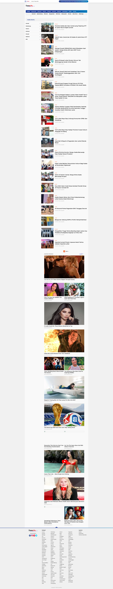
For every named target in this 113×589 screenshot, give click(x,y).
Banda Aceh (53, 565)
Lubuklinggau (70, 539)
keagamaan (53, 558)
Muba (70, 13)
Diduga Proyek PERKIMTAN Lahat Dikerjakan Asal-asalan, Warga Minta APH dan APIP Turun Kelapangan (70, 50)
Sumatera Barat (62, 578)
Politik (70, 11)
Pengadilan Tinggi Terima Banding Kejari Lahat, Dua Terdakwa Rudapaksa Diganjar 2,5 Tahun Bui (71, 231)
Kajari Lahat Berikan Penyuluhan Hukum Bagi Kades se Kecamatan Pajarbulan (71, 164)
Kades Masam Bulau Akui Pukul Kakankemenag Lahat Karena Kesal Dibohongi (70, 198)
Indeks (28, 11)
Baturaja (69, 542)
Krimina (52, 571)
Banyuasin (64, 13)
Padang (52, 561)
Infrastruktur (53, 546)
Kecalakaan (62, 559)
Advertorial (33, 11)
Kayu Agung (70, 570)
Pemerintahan (44, 545)
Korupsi (49, 11)
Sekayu (52, 548)
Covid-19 (52, 542)
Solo (42, 578)
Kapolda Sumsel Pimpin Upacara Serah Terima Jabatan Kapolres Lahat (69, 243)
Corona (69, 546)
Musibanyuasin (44, 574)
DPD (69, 562)
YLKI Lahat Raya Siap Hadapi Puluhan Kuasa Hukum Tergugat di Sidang (71, 130)
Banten (61, 565)
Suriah (69, 578)
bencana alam (53, 580)
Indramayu (44, 570)
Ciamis (61, 558)
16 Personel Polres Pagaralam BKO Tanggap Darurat (71, 208)
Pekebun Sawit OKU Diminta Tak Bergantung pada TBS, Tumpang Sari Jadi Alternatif (74, 1)
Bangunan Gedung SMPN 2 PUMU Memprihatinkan (71, 219)
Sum (51, 578)
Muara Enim (62, 539)
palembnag (44, 565)
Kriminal (54, 11)
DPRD (61, 545)
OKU (69, 540)
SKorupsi (61, 577)
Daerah (69, 548)
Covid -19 (70, 558)
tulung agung (53, 583)
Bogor (43, 568)
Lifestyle (43, 540)
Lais (51, 564)
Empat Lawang (53, 539)
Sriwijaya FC (70, 534)
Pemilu (61, 561)
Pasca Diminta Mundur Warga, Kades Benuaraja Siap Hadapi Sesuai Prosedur (69, 153)
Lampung (43, 555)
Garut (61, 568)
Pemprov (52, 536)
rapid (43, 583)
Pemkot (61, 537)
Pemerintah (44, 539)
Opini (69, 549)
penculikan (53, 581)
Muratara (52, 537)
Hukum (44, 11)
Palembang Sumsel (63, 556)
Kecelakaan (62, 549)
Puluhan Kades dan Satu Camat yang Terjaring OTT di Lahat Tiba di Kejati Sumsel (70, 26)
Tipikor (69, 536)
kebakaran (53, 552)
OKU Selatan (62, 548)
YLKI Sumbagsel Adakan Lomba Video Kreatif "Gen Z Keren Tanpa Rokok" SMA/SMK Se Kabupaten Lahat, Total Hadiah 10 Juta (71, 96)
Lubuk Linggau (44, 546)
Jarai (51, 570)
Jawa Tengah (44, 559)
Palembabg (70, 574)
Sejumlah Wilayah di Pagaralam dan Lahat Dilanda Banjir (70, 141)
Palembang (64, 11)
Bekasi (43, 567)
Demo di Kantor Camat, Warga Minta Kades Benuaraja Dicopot (68, 175)
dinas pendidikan (45, 562)
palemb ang (70, 580)
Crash (61, 552)
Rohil (52, 577)
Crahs (52, 568)
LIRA (60, 571)
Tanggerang (62, 564)
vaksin (52, 549)
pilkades (61, 581)
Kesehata (43, 571)
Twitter (36, 537)
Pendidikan (62, 536)
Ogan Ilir (52, 545)
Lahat (61, 534)
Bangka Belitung (54, 562)
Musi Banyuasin (53, 534)
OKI (60, 542)
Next (67, 251)
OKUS (43, 556)
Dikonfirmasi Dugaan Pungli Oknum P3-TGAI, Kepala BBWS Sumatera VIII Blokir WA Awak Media (70, 84)
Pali (42, 536)
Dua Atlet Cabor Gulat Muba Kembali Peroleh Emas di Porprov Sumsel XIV (70, 186)
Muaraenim (70, 545)
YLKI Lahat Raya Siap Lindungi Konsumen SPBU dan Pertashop (71, 119)
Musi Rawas (70, 537)
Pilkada (52, 555)
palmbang (44, 581)
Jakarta (61, 546)
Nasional (59, 11)
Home (28, 1)
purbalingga (70, 581)
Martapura (44, 552)
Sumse (61, 555)
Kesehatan (44, 542)
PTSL (60, 574)
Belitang (52, 567)
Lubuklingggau (71, 559)
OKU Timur (75, 13)
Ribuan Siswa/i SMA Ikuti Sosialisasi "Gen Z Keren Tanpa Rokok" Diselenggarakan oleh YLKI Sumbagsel (70, 73)
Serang (69, 561)
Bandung (70, 555)
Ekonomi (39, 11)
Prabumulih (62, 543)
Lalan (69, 571)
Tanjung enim (44, 558)
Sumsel (74, 11)
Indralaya (43, 564)
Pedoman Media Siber (83, 534)
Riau (42, 577)
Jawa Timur (62, 570)
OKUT (52, 556)
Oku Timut (53, 574)
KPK (27, 39)
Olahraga (81, 13)
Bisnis (52, 540)
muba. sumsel (62, 580)
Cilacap (61, 562)
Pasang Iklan (81, 533)
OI (42, 561)
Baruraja (69, 565)
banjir (43, 580)
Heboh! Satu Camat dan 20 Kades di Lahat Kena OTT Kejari (71, 38)
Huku (69, 568)
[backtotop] (56, 528)
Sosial (43, 543)
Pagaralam (52, 13)
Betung (69, 567)
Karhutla (69, 543)
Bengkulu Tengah (63, 567)
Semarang (70, 577)
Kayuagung (44, 549)
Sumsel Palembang (71, 556)
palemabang (70, 564)
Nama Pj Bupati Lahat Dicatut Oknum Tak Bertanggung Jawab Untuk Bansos (68, 61)
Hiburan (69, 552)
